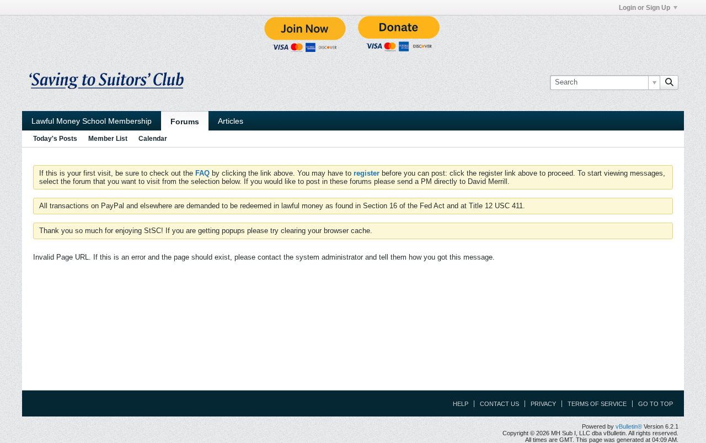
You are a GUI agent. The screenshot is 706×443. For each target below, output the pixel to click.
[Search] (669, 82)
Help (460, 403)
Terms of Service (597, 403)
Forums (184, 121)
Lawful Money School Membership (91, 121)
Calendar (152, 139)
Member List (107, 139)
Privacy (543, 403)
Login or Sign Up (644, 8)
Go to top (655, 403)
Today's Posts (55, 139)
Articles (230, 121)
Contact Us (499, 403)
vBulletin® (629, 426)
